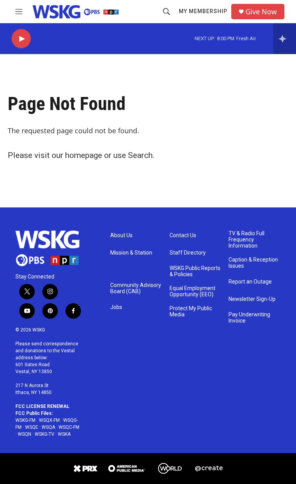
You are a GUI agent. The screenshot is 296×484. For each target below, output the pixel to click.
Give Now (261, 12)
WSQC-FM (69, 427)
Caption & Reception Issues (253, 263)
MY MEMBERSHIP (203, 11)
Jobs (116, 307)
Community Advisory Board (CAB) (135, 288)
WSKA (64, 434)
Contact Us (183, 235)
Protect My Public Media (191, 312)
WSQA (48, 427)
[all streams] (284, 38)
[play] (21, 38)
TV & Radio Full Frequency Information (246, 240)
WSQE (31, 427)
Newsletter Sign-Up (252, 299)
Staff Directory (188, 253)
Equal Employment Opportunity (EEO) (192, 291)
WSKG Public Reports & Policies (195, 271)
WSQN (24, 434)
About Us (121, 235)
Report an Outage (250, 282)
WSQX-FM (49, 420)
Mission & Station (131, 253)
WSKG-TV (44, 434)
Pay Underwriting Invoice (249, 318)
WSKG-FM (25, 420)
